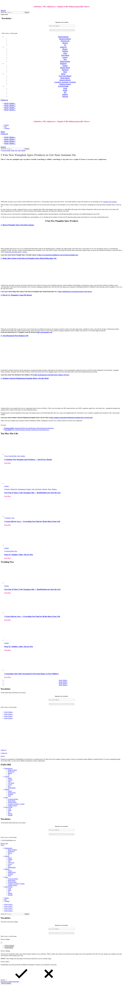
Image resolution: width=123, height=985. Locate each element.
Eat (65, 92)
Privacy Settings (9, 946)
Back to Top (4, 843)
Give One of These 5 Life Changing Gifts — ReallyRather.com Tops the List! (32, 493)
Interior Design (65, 80)
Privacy (3, 756)
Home (63, 74)
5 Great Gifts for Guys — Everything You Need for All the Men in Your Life (32, 521)
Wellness (63, 63)
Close (2, 845)
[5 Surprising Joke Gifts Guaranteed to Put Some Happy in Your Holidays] (63, 661)
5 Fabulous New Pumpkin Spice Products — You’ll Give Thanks (28, 459)
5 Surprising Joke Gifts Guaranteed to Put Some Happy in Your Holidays (31, 674)
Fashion (65, 51)
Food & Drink (63, 86)
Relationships (65, 61)
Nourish (65, 96)
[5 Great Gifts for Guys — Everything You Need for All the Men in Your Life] (63, 507)
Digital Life (65, 41)
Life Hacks (65, 55)
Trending (6, 128)
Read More (7, 463)
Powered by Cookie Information (10, 981)
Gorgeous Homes (65, 76)
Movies (65, 43)
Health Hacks (65, 67)
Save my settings (6, 983)
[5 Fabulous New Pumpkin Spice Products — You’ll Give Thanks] (63, 446)
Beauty (65, 49)
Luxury (65, 57)
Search (27, 12)
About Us (3, 750)
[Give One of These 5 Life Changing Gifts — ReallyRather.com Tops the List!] (63, 474)
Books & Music (65, 39)
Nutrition (65, 70)
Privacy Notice (9, 947)
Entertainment (63, 37)
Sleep (65, 72)
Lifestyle (63, 47)
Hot (5, 126)
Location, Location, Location (65, 82)
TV (65, 45)
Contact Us (4, 753)
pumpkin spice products (110, 201)
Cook (65, 88)
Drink (65, 90)
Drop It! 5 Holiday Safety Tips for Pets (18, 555)
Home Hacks (65, 78)
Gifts (65, 53)
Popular (6, 125)
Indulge (65, 94)
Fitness (65, 65)
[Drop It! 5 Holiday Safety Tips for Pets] (63, 536)
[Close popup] (1, 943)
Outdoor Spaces (65, 84)
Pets (65, 59)
